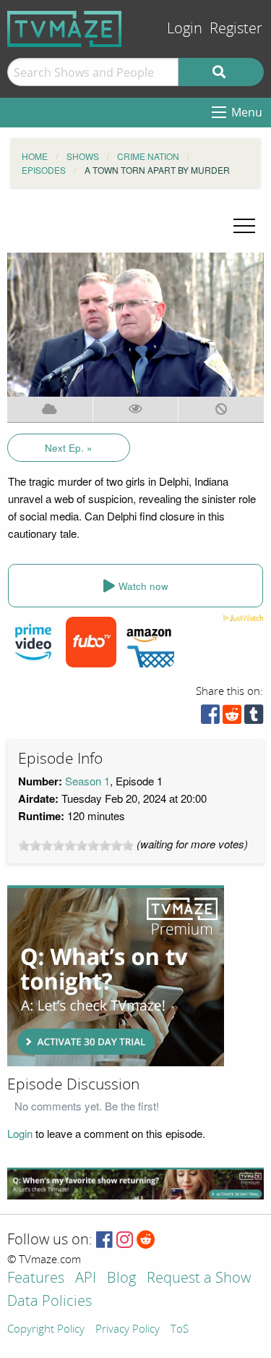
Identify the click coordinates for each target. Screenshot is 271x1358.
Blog (121, 1278)
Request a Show (199, 1278)
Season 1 (87, 780)
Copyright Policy (46, 1330)
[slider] (76, 845)
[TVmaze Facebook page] (104, 1240)
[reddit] (232, 717)
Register (236, 28)
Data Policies (49, 1302)
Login (184, 28)
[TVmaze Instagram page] (124, 1240)
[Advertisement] (115, 975)
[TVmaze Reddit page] (146, 1240)
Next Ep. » (69, 448)
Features (35, 1278)
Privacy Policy (127, 1330)
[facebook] (210, 717)
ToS (180, 1330)
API (85, 1278)
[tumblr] (253, 717)
